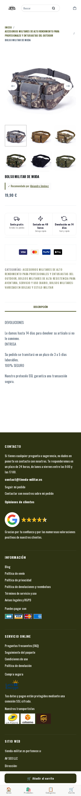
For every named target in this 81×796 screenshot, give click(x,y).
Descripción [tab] (40, 307)
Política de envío (15, 573)
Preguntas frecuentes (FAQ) (22, 645)
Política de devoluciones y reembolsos (28, 586)
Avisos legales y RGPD (18, 600)
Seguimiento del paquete (20, 652)
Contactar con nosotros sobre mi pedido (29, 493)
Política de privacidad (18, 580)
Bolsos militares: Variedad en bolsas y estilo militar (39, 285)
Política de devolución (18, 665)
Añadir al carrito (43, 778)
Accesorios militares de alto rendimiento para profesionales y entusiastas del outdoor (39, 274)
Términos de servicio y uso (21, 593)
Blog (7, 566)
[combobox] (35, 8)
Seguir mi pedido (15, 487)
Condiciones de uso (16, 659)
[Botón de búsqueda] (53, 8)
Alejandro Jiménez (39, 186)
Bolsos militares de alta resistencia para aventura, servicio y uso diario (40, 280)
